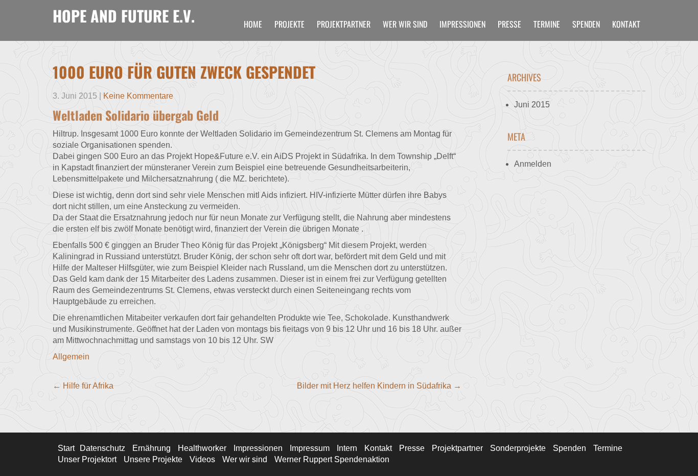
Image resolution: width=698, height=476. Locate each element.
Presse (509, 24)
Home (253, 24)
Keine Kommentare (138, 96)
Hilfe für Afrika (83, 385)
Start (66, 448)
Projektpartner (343, 24)
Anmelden (532, 164)
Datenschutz (102, 448)
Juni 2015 (532, 104)
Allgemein (71, 356)
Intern (347, 448)
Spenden (586, 24)
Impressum (310, 448)
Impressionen (462, 24)
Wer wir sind (405, 24)
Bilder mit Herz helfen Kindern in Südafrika (379, 385)
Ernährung (151, 448)
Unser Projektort (87, 459)
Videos (202, 459)
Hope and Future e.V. (124, 15)
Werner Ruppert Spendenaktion (331, 459)
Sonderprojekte (518, 448)
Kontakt (626, 24)
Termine (546, 24)
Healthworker (202, 448)
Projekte (289, 24)
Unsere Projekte (153, 459)
